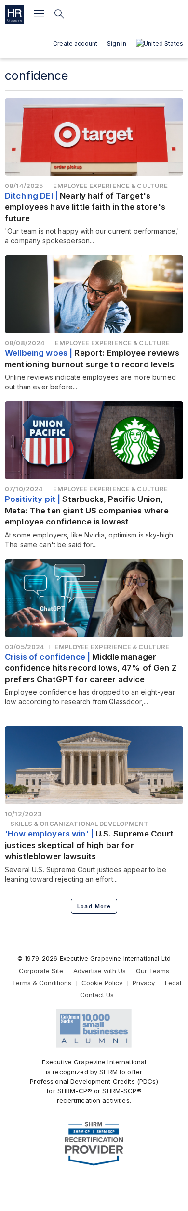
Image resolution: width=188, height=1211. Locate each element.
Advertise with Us (99, 970)
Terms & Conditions (41, 982)
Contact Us (97, 995)
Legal (173, 982)
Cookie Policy (101, 982)
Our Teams (152, 970)
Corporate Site (41, 970)
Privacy (144, 982)
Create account (75, 43)
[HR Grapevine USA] (14, 14)
